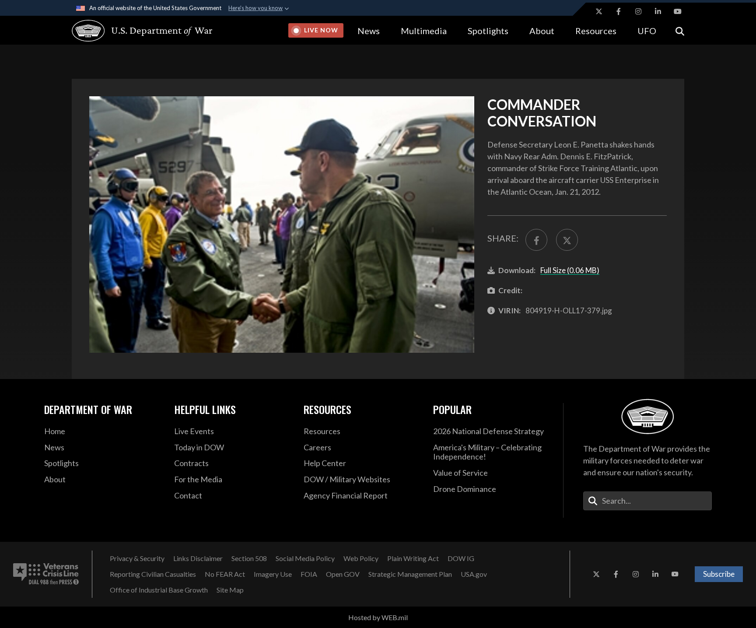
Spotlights (488, 30)
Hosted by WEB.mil (378, 617)
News (368, 30)
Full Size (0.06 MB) (569, 270)
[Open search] (680, 30)
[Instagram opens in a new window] (638, 11)
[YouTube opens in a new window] (677, 11)
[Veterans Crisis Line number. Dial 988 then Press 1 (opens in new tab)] (46, 574)
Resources (595, 30)
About (541, 30)
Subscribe (719, 574)
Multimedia (424, 30)
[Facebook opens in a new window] (618, 11)
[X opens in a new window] (599, 11)
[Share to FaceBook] (536, 240)
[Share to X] (567, 240)
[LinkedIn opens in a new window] (658, 11)
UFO (646, 30)
